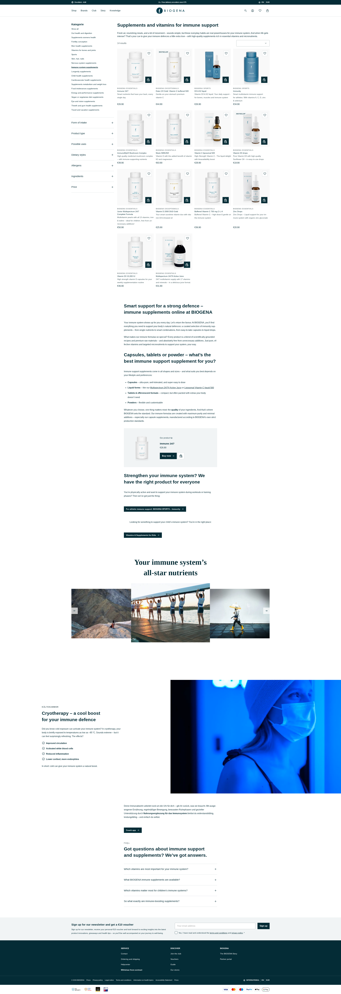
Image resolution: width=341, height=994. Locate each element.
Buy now (166, 456)
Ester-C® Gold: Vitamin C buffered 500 (172, 91)
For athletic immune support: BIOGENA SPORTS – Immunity (153, 509)
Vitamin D (136, 654)
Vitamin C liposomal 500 (204, 153)
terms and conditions (218, 933)
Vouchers (174, 959)
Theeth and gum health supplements (86, 106)
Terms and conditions (123, 980)
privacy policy (237, 933)
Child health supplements (82, 76)
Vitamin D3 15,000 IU (126, 276)
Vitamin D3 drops (240, 153)
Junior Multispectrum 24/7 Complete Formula (128, 212)
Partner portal (226, 959)
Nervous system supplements (83, 63)
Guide (173, 964)
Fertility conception (79, 42)
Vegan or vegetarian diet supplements (87, 97)
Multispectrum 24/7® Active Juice (170, 276)
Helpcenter (125, 964)
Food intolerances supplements (84, 88)
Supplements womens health (83, 37)
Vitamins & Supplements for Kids (141, 535)
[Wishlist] (260, 11)
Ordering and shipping (130, 959)
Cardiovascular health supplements (86, 80)
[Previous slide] (74, 611)
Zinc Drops (237, 211)
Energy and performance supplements (87, 93)
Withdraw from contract (131, 970)
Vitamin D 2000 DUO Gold (167, 211)
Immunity (237, 91)
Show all (74, 29)
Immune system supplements (84, 67)
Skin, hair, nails (77, 59)
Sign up (263, 926)
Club (94, 10)
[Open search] (245, 11)
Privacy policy (98, 980)
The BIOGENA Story (228, 954)
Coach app (131, 830)
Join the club (175, 954)
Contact (124, 954)
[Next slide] (266, 611)
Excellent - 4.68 (80, 2)
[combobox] (253, 43)
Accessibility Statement (164, 980)
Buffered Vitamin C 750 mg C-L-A (208, 211)
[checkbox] (176, 932)
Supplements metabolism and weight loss (88, 84)
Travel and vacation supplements (85, 110)
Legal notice (109, 980)
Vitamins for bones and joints (83, 50)
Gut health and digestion (81, 33)
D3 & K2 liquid (200, 91)
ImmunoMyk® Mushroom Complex (132, 153)
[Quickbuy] (148, 80)
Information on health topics (143, 980)
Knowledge (115, 10)
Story (103, 10)
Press (88, 980)
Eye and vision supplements (83, 101)
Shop (73, 10)
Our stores (174, 970)
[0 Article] (267, 11)
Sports (74, 54)
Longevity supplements (81, 71)
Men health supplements (81, 46)
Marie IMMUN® (162, 153)
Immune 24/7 (122, 91)
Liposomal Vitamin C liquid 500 (199, 388)
